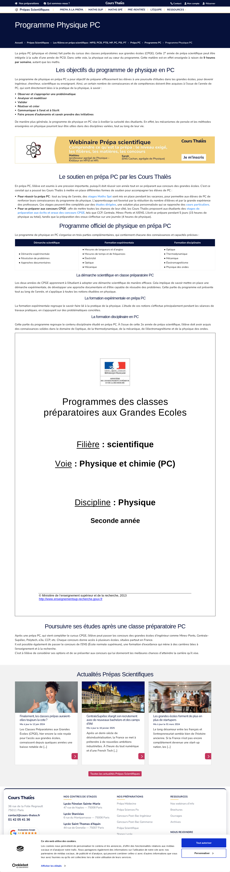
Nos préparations (29, 3)
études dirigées (106, 204)
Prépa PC (135, 42)
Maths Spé (105, 196)
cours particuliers (197, 204)
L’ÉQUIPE (156, 9)
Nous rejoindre (181, 832)
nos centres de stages (80, 796)
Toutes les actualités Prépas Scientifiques (115, 774)
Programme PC (153, 42)
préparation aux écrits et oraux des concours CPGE (51, 213)
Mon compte (192, 3)
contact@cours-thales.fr (24, 815)
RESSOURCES (175, 9)
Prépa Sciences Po (128, 810)
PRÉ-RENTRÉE (136, 9)
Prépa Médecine (126, 803)
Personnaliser (202, 853)
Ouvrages (176, 816)
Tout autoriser (204, 843)
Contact (177, 3)
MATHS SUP (95, 9)
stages (93, 196)
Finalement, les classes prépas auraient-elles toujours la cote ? (45, 718)
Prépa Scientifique (128, 828)
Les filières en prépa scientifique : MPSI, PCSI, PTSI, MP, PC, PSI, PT (89, 42)
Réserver (210, 3)
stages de (193, 208)
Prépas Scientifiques (34, 10)
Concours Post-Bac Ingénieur (134, 816)
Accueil (19, 42)
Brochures (176, 810)
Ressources (179, 796)
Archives (175, 822)
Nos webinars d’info (182, 803)
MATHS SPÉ (115, 9)
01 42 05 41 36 (19, 819)
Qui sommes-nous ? (58, 3)
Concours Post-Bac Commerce (135, 822)
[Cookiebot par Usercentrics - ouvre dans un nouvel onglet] (20, 866)
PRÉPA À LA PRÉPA (71, 9)
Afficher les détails (51, 865)
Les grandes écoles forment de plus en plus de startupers (177, 718)
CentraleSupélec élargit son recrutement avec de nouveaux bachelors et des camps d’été (113, 720)
